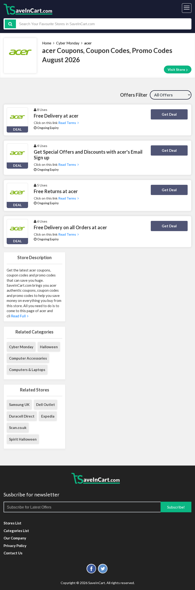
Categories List (16, 530)
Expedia (47, 416)
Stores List (12, 523)
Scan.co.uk (17, 427)
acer (88, 43)
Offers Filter (133, 95)
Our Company (15, 538)
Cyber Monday (67, 43)
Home (46, 43)
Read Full (18, 316)
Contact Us (13, 553)
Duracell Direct (21, 416)
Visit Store (177, 69)
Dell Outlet (45, 404)
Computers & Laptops (27, 369)
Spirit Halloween (23, 439)
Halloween (49, 347)
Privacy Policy (15, 545)
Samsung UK (19, 404)
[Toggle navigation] (186, 8)
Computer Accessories (28, 358)
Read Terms (68, 123)
